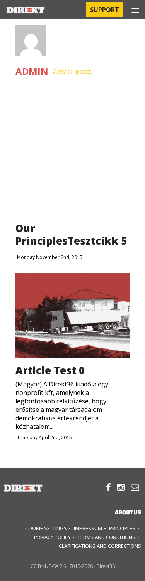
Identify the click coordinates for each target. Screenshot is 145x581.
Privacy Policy (52, 537)
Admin (31, 71)
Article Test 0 (50, 370)
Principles (122, 528)
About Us (128, 512)
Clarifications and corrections (100, 545)
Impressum (88, 528)
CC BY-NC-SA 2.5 (48, 566)
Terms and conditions (106, 537)
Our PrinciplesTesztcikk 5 (71, 234)
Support (104, 9)
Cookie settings (46, 528)
